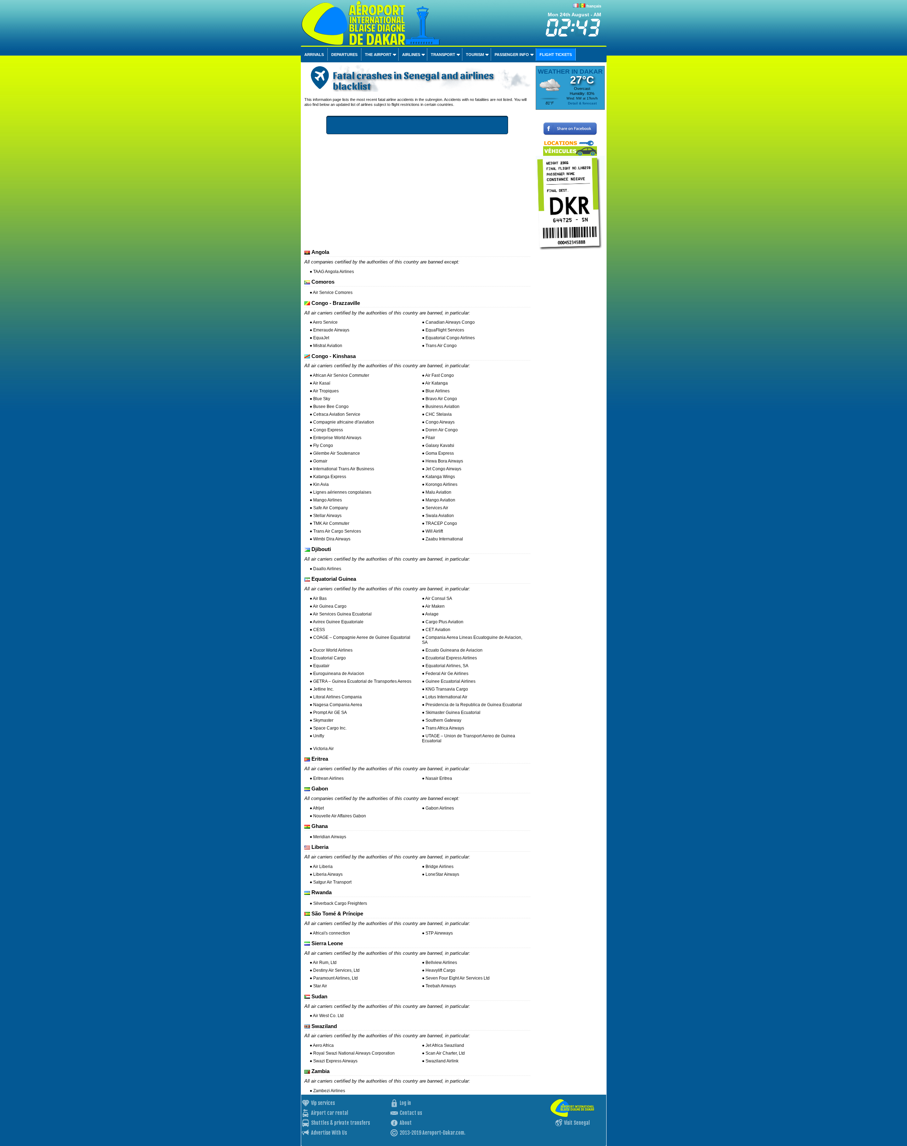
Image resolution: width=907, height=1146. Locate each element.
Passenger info (512, 54)
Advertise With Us (329, 1133)
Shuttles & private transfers (340, 1123)
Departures (344, 54)
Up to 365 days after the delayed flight (428, 125)
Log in (405, 1103)
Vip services (323, 1103)
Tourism (475, 54)
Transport (443, 54)
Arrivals (314, 54)
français (593, 6)
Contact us (411, 1113)
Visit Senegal (577, 1123)
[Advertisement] (417, 192)
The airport (378, 54)
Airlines (411, 54)
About (406, 1123)
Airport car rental (329, 1113)
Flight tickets (556, 54)
